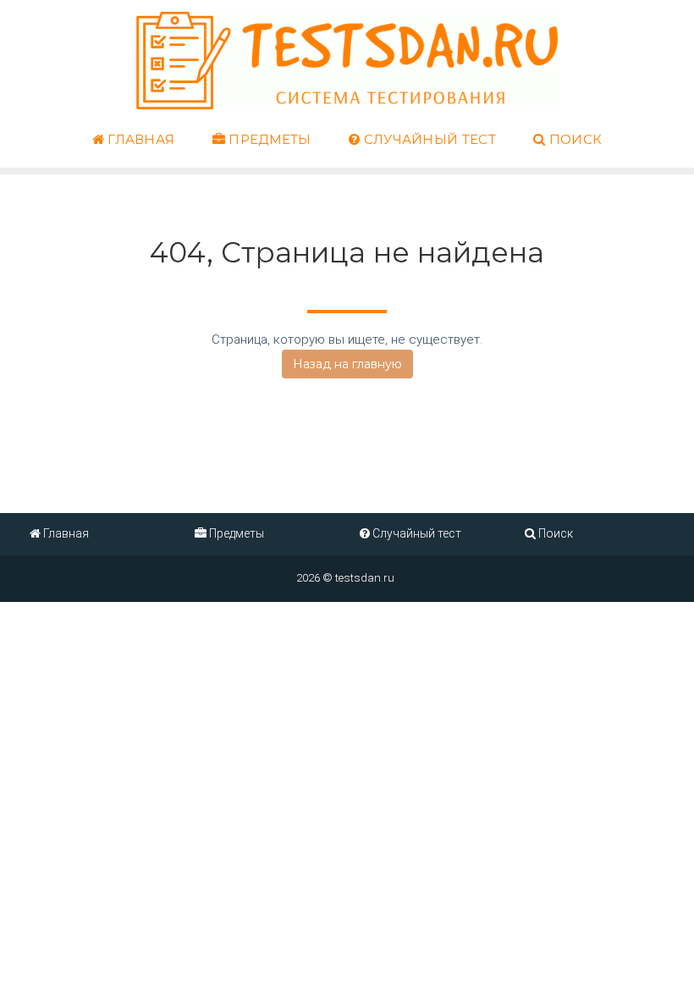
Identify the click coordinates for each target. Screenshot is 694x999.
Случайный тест (428, 139)
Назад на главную (347, 364)
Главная (139, 139)
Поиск (573, 139)
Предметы (268, 139)
